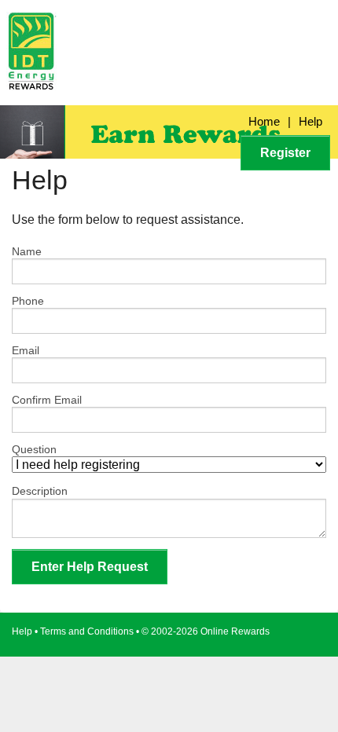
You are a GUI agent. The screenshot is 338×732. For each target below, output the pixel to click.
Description (40, 490)
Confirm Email (47, 399)
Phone (28, 300)
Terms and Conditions (87, 631)
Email (25, 350)
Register (285, 152)
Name (27, 251)
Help (310, 121)
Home (264, 121)
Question (34, 449)
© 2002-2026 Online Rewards (205, 631)
